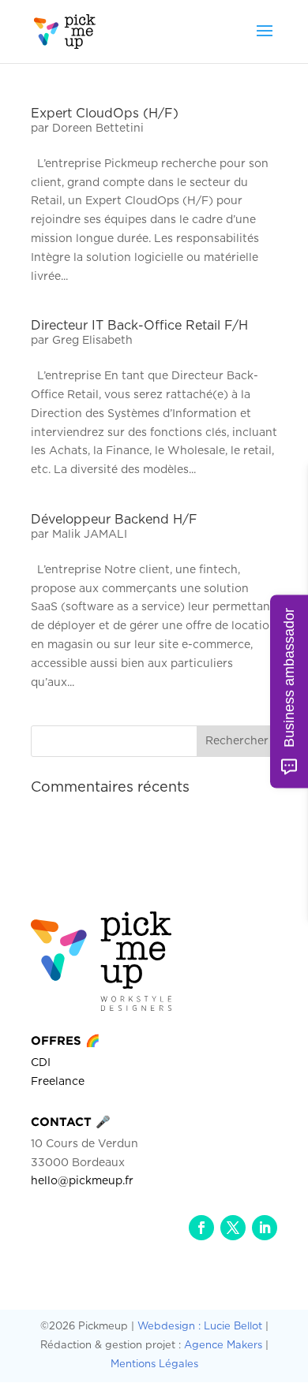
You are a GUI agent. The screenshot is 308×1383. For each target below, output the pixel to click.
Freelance (58, 1081)
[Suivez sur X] (233, 1227)
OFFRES (65, 1040)
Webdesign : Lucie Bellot (199, 1326)
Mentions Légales (154, 1364)
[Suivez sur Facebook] (201, 1227)
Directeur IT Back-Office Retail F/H (139, 325)
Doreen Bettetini (98, 128)
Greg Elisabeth (92, 340)
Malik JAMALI (89, 534)
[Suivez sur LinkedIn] (264, 1227)
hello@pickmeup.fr (82, 1181)
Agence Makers (223, 1345)
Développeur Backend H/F (114, 519)
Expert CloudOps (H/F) (104, 113)
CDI (41, 1062)
